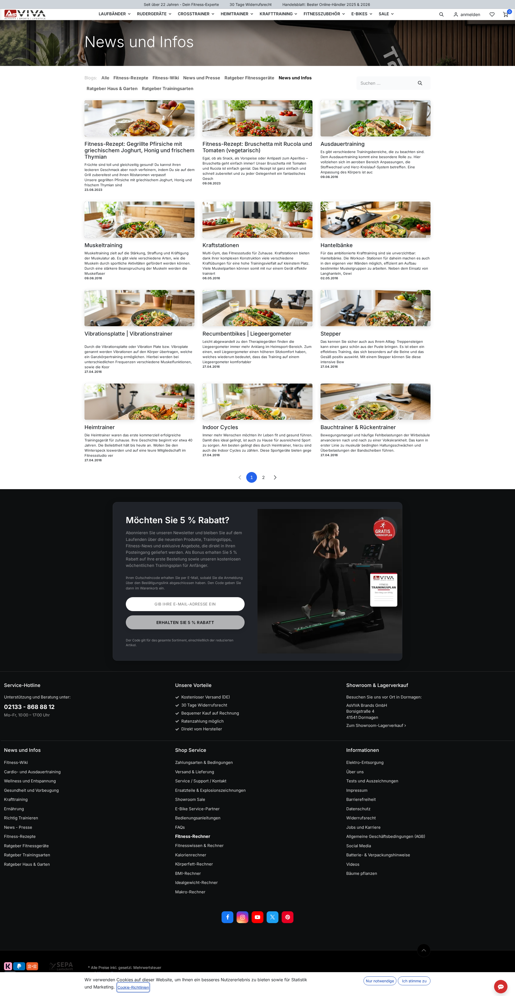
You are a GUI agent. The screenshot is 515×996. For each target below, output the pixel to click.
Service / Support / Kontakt (200, 780)
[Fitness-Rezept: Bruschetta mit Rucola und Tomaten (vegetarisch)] (257, 118)
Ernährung (14, 808)
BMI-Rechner (188, 873)
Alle (105, 77)
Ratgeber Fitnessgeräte (26, 845)
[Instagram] (242, 917)
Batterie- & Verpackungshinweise (378, 854)
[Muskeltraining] (139, 220)
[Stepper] (376, 308)
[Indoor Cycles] (257, 402)
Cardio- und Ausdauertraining (32, 771)
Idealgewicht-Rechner (196, 882)
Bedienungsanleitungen (197, 817)
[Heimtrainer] (139, 402)
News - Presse (18, 827)
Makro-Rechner (190, 891)
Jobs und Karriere (363, 827)
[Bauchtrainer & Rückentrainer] (376, 402)
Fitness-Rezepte (20, 836)
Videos (352, 864)
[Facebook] (227, 917)
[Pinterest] (287, 917)
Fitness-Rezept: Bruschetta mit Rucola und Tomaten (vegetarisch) (257, 147)
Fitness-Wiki (16, 762)
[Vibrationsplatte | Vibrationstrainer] (139, 308)
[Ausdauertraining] (376, 118)
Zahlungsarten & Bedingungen (204, 762)
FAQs (180, 827)
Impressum (356, 790)
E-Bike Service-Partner (197, 808)
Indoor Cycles (220, 427)
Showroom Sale (190, 799)
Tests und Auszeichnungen (372, 780)
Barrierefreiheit (361, 799)
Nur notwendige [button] (380, 981)
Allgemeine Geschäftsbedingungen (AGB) (385, 836)
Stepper (331, 333)
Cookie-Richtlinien (133, 987)
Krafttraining (16, 799)
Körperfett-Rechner (194, 864)
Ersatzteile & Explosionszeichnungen (210, 790)
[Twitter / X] (272, 917)
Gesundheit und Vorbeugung (31, 790)
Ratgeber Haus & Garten (27, 864)
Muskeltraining (103, 245)
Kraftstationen (221, 245)
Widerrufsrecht (361, 817)
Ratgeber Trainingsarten (27, 854)
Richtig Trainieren (21, 817)
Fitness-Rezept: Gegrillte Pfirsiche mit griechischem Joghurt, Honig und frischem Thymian (139, 150)
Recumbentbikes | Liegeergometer (247, 333)
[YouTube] (257, 917)
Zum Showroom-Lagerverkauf (375, 725)
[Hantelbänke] (376, 220)
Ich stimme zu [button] (414, 981)
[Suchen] (420, 83)
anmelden (470, 14)
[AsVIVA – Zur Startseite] (25, 14)
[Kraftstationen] (257, 220)
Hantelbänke (337, 245)
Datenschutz (358, 808)
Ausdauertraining (343, 144)
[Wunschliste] (492, 14)
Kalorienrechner (190, 854)
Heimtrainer (99, 427)
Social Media (358, 845)
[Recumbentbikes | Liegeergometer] (257, 308)
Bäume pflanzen (361, 873)
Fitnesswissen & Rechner (199, 845)
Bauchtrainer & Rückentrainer (358, 427)
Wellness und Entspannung (30, 780)
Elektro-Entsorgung (365, 762)
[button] (441, 14)
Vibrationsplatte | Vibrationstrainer (128, 333)
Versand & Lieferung (194, 771)
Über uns (355, 771)
